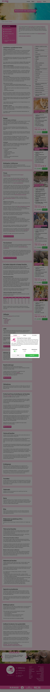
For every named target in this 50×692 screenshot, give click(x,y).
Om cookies (34, 335)
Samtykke (15, 335)
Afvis (18, 355)
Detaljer (24, 335)
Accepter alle (32, 355)
